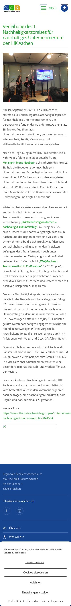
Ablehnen (35, 582)
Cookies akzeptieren (35, 572)
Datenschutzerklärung (38, 601)
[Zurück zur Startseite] (12, 8)
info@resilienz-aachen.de (18, 501)
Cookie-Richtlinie (16, 601)
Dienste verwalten (34, 562)
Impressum (57, 601)
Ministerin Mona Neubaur (19, 162)
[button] (48, 8)
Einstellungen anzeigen (35, 592)
